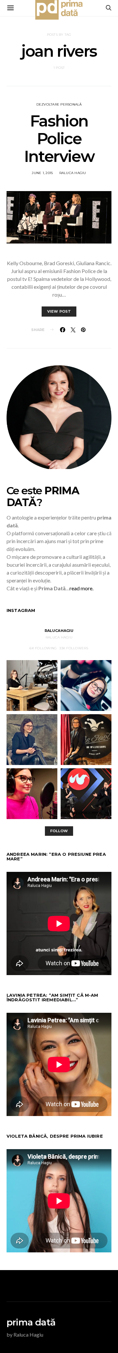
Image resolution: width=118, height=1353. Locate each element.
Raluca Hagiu (72, 173)
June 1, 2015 (42, 173)
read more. (81, 588)
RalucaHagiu (59, 630)
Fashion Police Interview (59, 138)
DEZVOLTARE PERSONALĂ (59, 104)
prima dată (31, 1322)
